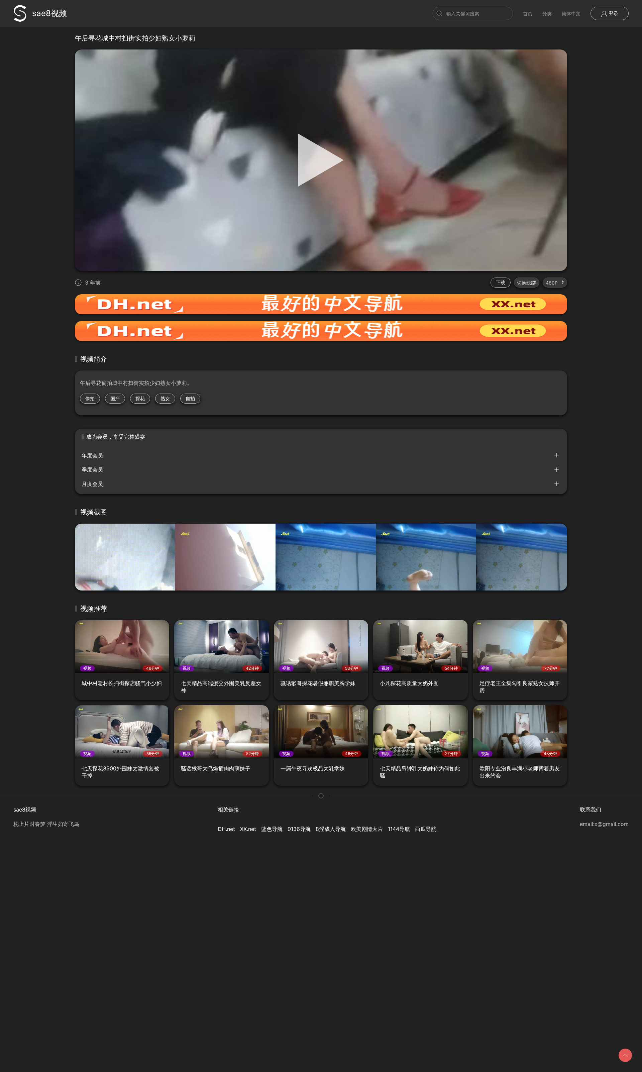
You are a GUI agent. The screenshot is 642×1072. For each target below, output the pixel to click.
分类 (547, 13)
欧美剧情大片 (367, 829)
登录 (613, 13)
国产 (115, 398)
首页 (527, 13)
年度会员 (92, 455)
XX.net (248, 829)
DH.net (226, 829)
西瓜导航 (425, 829)
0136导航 (299, 829)
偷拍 (90, 398)
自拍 (190, 398)
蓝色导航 (272, 829)
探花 (140, 398)
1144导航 (399, 829)
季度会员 (92, 469)
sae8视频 (49, 13)
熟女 (165, 398)
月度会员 (92, 483)
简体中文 (571, 13)
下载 (500, 282)
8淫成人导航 (331, 829)
